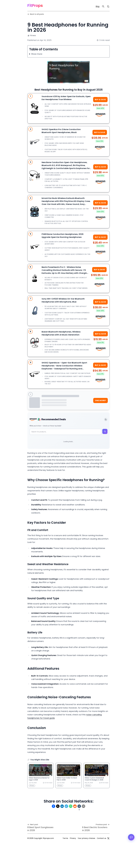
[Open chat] (131, 837)
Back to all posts (37, 14)
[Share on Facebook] (53, 806)
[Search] (103, 6)
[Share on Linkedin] (62, 806)
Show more (36, 54)
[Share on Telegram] (66, 806)
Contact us (101, 838)
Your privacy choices (86, 838)
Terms (65, 838)
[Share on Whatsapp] (70, 806)
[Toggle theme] (105, 419)
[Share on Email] (83, 806)
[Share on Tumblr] (79, 806)
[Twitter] (108, 838)
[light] (108, 6)
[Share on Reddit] (75, 806)
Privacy (73, 838)
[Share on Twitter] (58, 806)
